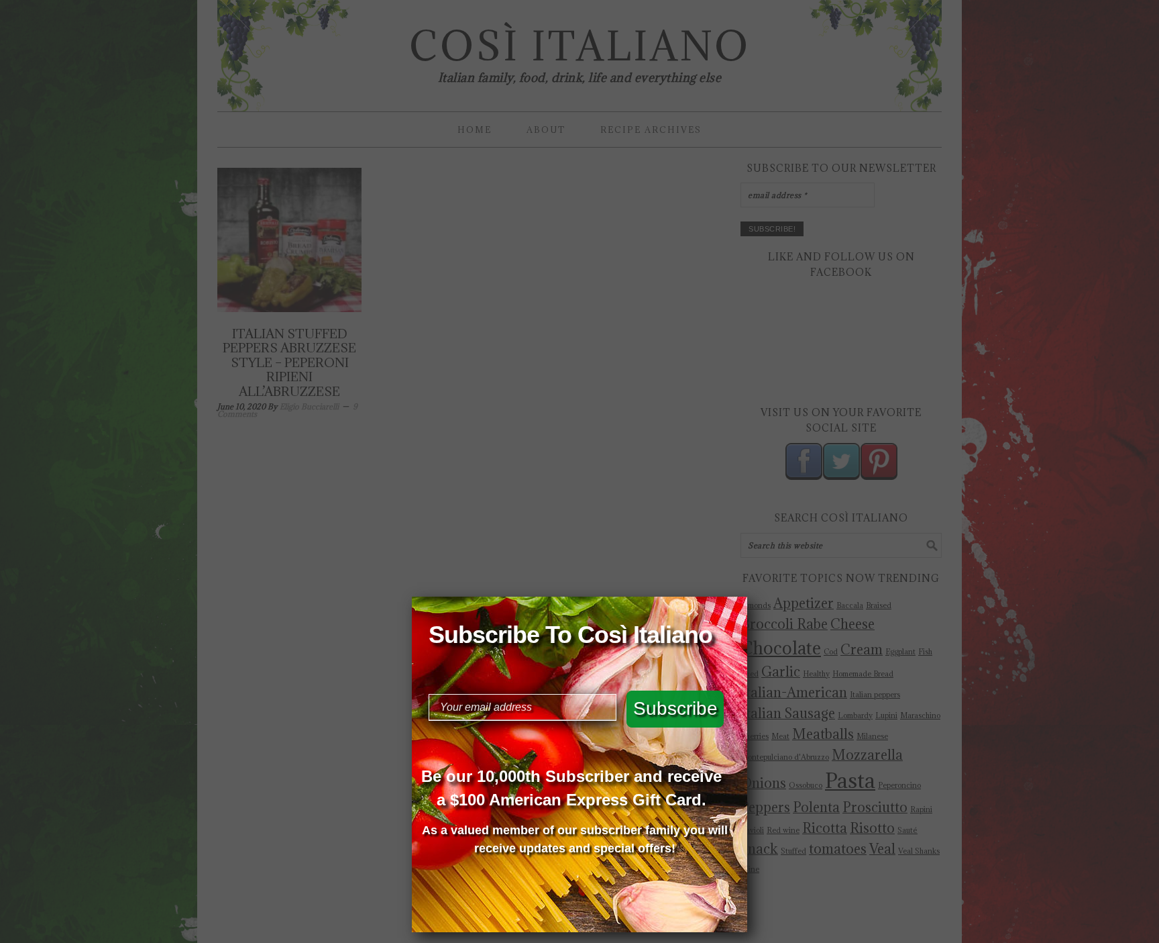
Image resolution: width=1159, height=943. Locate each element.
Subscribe (675, 708)
